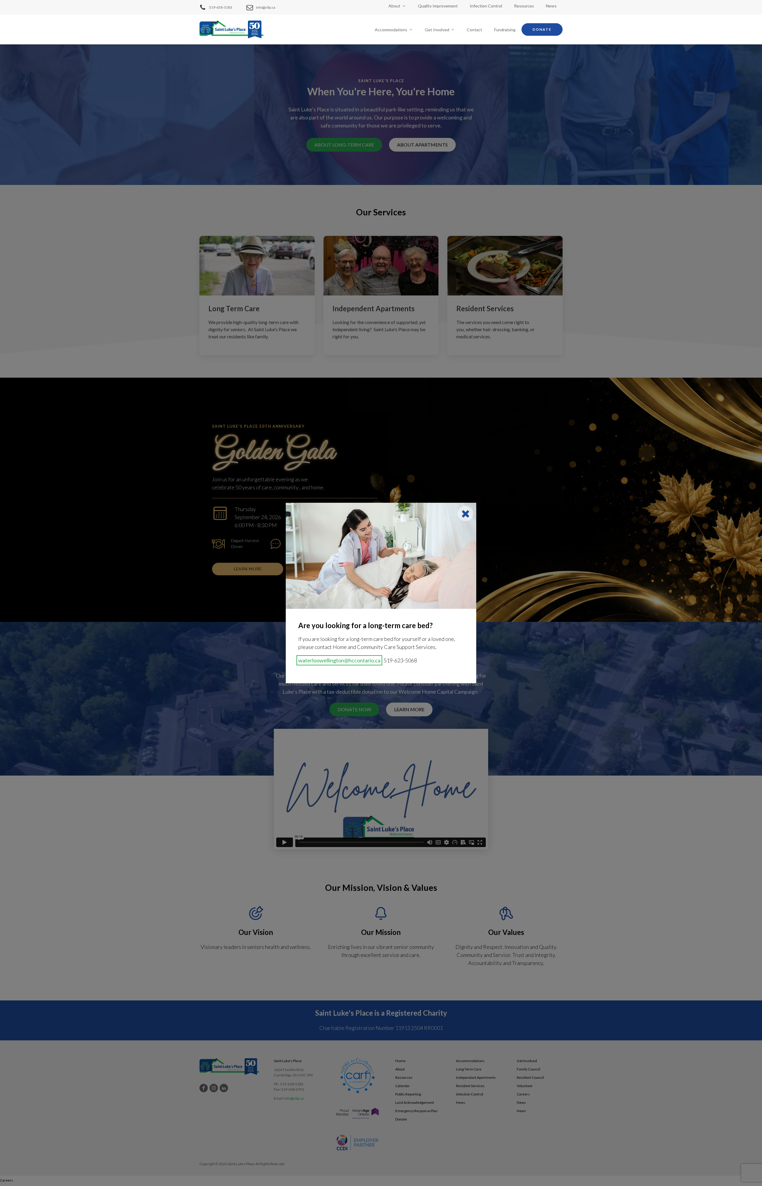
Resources (524, 5)
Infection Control (486, 5)
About (394, 5)
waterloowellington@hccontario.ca (339, 660)
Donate (542, 29)
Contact (474, 29)
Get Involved (437, 29)
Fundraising (505, 29)
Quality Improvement (438, 5)
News (551, 5)
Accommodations (391, 29)
